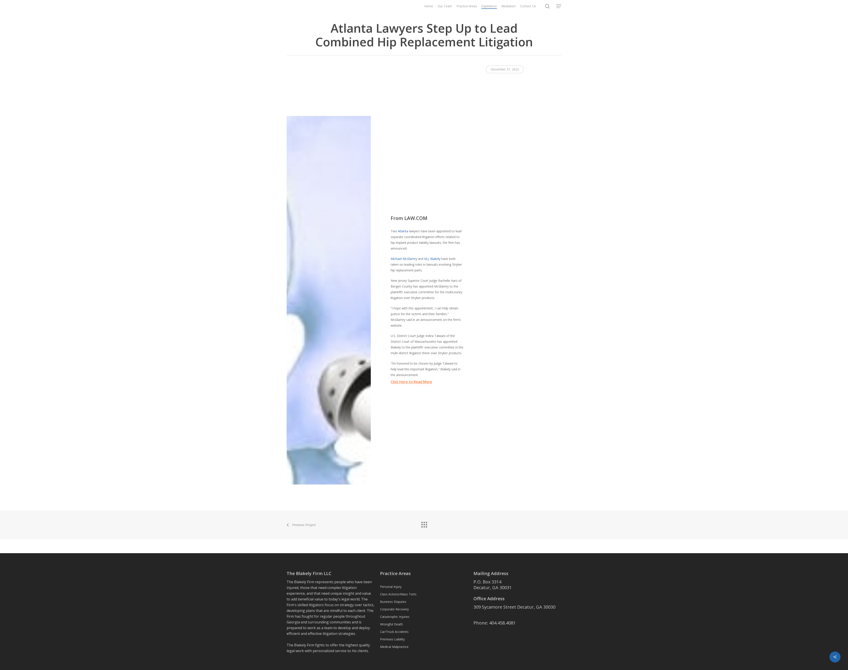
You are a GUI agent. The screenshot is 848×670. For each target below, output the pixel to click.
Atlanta (403, 231)
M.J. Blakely (432, 259)
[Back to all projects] (424, 523)
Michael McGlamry (404, 259)
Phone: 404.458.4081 (494, 623)
